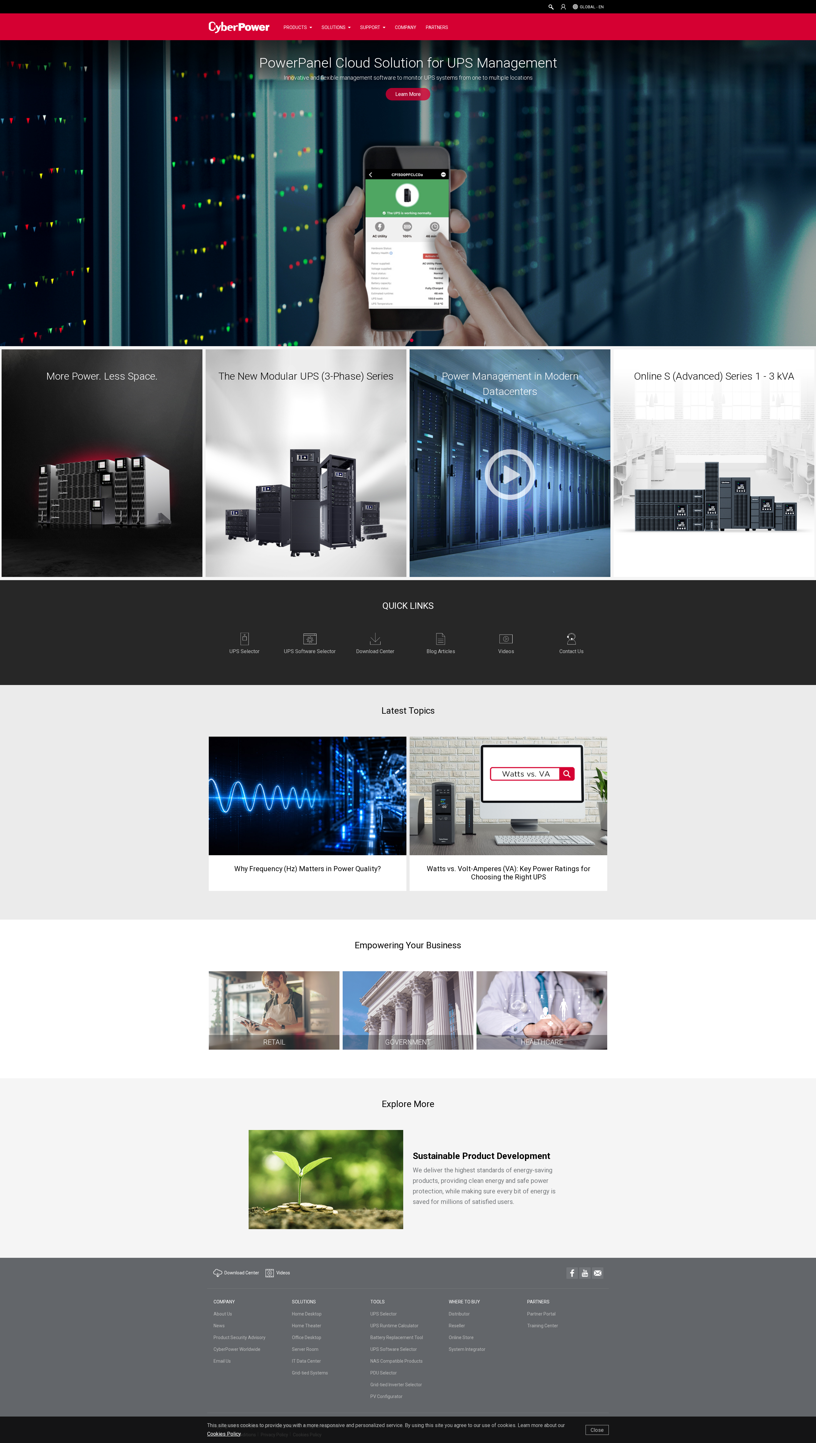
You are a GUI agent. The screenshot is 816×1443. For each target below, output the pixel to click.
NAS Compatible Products (396, 1361)
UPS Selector (383, 1313)
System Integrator (467, 1349)
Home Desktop (307, 1313)
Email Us (222, 1361)
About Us (223, 1313)
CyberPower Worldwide (237, 1349)
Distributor (459, 1313)
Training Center (542, 1325)
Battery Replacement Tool (396, 1337)
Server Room (305, 1349)
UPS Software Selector (393, 1349)
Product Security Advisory (240, 1337)
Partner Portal (541, 1313)
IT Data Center (306, 1361)
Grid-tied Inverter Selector (396, 1384)
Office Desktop (306, 1337)
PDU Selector (383, 1372)
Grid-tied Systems (310, 1372)
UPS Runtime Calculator (394, 1325)
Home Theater (306, 1325)
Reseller (457, 1325)
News (219, 1325)
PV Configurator (386, 1396)
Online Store (461, 1337)
